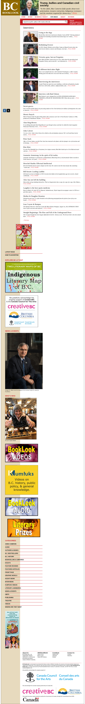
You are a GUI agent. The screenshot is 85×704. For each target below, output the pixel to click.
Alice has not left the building (34, 180)
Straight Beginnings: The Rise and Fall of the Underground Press (47, 212)
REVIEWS (71, 17)
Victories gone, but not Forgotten (51, 57)
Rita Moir (27, 147)
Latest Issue (40, 654)
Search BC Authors (42, 657)
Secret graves (28, 106)
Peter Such (27, 139)
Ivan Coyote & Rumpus (32, 204)
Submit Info (55, 654)
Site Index (54, 17)
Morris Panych (28, 114)
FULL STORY (72, 49)
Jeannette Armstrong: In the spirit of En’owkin (40, 155)
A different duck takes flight (49, 69)
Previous (26, 220)
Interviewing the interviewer (49, 82)
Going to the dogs (45, 33)
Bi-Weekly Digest (41, 17)
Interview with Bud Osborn (49, 94)
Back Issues (41, 655)
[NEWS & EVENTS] (24, 388)
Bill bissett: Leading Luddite (33, 172)
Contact (69, 654)
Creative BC (50, 685)
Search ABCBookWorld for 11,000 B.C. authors (76, 22)
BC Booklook (10, 7)
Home (23, 17)
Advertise (69, 655)
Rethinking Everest (46, 45)
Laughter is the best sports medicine (36, 188)
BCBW (30, 17)
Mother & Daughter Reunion (34, 196)
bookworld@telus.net (27, 668)
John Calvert (28, 131)
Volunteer (54, 655)
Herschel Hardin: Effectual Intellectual (37, 163)
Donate (54, 657)
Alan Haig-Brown (30, 123)
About (63, 17)
